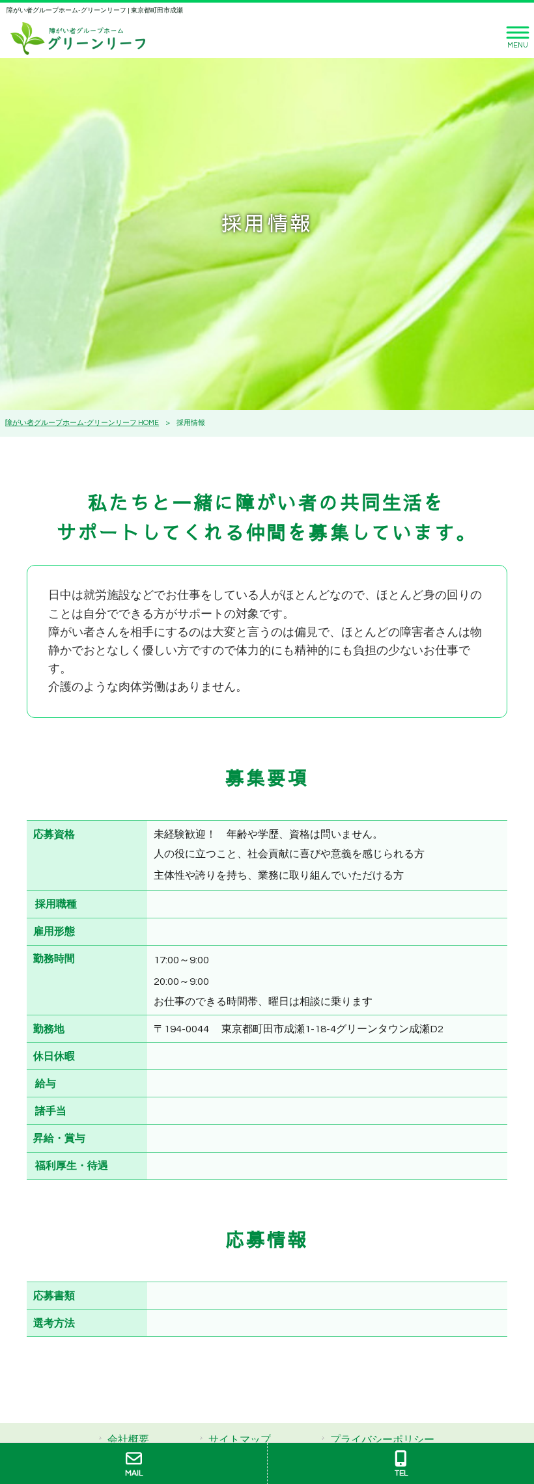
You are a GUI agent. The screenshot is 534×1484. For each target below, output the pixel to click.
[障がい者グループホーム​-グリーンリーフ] (77, 38)
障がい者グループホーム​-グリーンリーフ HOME (82, 422)
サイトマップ (239, 1440)
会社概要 (128, 1440)
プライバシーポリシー (382, 1440)
